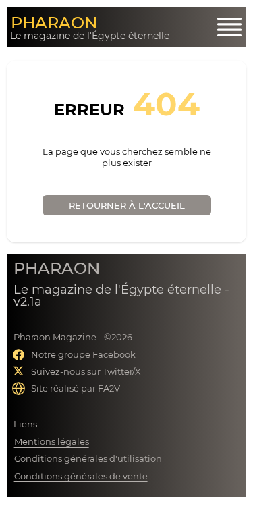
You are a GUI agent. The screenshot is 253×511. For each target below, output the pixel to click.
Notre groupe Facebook (83, 354)
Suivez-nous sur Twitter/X (86, 371)
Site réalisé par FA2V (75, 388)
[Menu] (229, 27)
